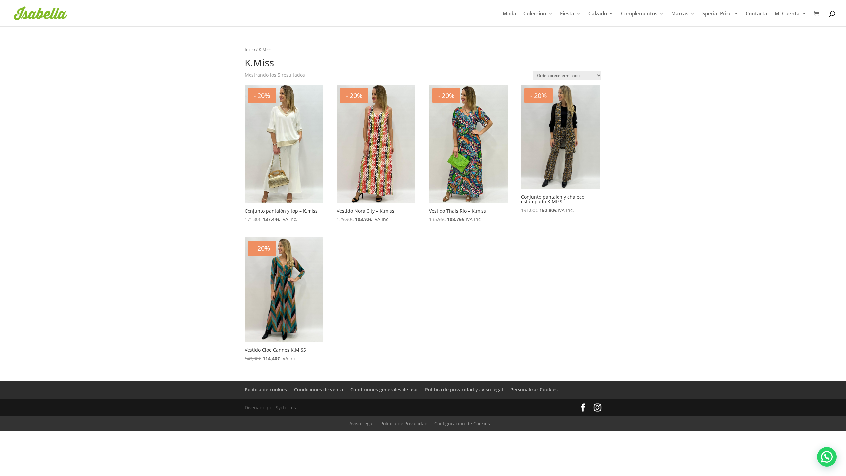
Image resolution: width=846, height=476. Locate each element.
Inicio (250, 49)
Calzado (597, 14)
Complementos (639, 14)
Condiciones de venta (318, 389)
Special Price (717, 14)
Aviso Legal (361, 423)
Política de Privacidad (404, 423)
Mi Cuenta (787, 14)
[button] (827, 457)
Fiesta (567, 14)
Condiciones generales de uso (384, 389)
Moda (509, 14)
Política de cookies (266, 389)
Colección (534, 14)
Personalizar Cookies (534, 389)
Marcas (679, 14)
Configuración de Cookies (462, 423)
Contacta (756, 14)
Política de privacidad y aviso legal (464, 389)
